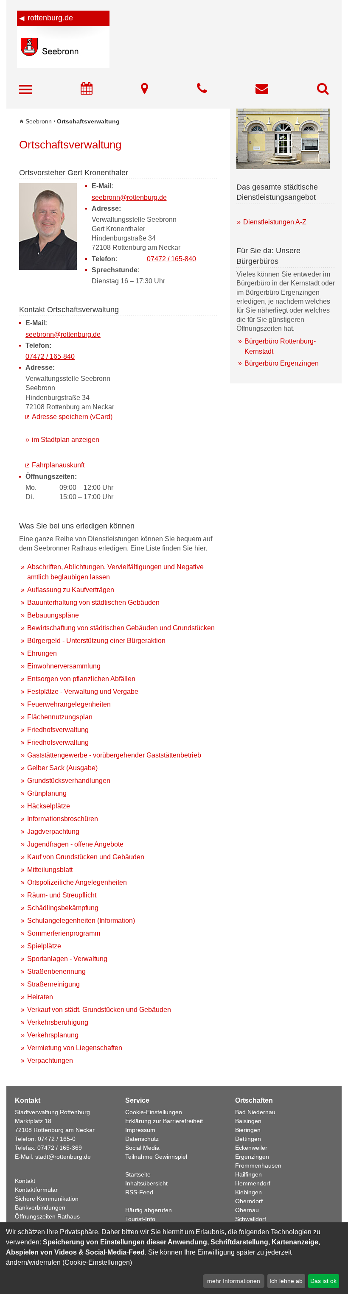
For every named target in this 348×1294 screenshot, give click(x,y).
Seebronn (38, 121)
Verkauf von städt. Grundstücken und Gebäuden (99, 1009)
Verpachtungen (50, 1060)
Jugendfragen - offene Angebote (75, 844)
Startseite (138, 1174)
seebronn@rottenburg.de (129, 197)
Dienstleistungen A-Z (274, 222)
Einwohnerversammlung (64, 666)
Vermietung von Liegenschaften (74, 1047)
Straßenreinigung (53, 984)
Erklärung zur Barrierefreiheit (164, 1121)
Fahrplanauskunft (58, 465)
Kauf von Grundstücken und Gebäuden (85, 857)
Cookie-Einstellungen (153, 1112)
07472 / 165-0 (57, 1138)
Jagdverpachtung (53, 831)
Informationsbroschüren (62, 818)
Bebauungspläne (53, 615)
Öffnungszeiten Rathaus (47, 1216)
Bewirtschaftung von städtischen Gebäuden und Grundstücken (121, 628)
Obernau (247, 1210)
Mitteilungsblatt (50, 869)
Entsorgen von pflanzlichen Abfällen (81, 678)
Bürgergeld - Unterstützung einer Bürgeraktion (96, 640)
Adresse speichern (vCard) (72, 416)
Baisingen (248, 1121)
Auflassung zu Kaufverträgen (70, 589)
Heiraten (40, 997)
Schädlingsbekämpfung (62, 907)
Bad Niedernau (255, 1112)
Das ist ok (323, 1280)
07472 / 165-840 (171, 259)
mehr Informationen (233, 1280)
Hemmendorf (252, 1183)
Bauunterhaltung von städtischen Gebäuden (93, 602)
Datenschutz (142, 1138)
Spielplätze (44, 946)
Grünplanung (47, 793)
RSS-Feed (139, 1192)
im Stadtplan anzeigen (65, 439)
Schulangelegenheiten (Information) (81, 920)
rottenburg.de (50, 18)
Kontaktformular (36, 1189)
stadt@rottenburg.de (63, 1156)
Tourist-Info (140, 1219)
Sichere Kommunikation (47, 1198)
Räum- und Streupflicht (61, 895)
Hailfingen (248, 1174)
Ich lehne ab (286, 1280)
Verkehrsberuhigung (57, 1022)
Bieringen (248, 1129)
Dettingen (248, 1138)
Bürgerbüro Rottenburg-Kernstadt (280, 346)
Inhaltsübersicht (146, 1183)
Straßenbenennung (56, 971)
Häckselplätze (48, 806)
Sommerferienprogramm (63, 933)
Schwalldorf (250, 1219)
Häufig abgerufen (148, 1210)
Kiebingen (248, 1192)
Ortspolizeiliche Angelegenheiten (77, 882)
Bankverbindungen (40, 1207)
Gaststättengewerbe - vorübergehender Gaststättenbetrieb (114, 755)
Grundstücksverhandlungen (68, 780)
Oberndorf (249, 1201)
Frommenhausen (258, 1165)
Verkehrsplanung (53, 1035)
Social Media (142, 1147)
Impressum (140, 1129)
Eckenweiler (251, 1147)
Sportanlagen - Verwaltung (67, 958)
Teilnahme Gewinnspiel (156, 1156)
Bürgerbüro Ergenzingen (281, 363)
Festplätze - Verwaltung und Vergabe (82, 691)
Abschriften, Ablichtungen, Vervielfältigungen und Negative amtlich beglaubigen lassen (115, 572)
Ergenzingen (252, 1156)
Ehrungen (42, 653)
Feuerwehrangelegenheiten (69, 704)
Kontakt (25, 1180)
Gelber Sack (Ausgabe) (62, 767)
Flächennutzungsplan (60, 717)
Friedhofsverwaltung (58, 729)
